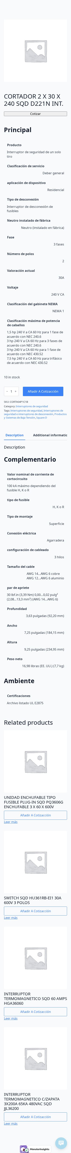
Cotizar (35, 114)
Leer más (11, 822)
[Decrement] (7, 391)
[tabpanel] (35, 576)
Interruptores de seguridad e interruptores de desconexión (33, 412)
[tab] (14, 435)
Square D (41, 417)
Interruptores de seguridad (32, 406)
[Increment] (15, 391)
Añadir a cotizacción (43, 391)
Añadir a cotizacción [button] (35, 911)
